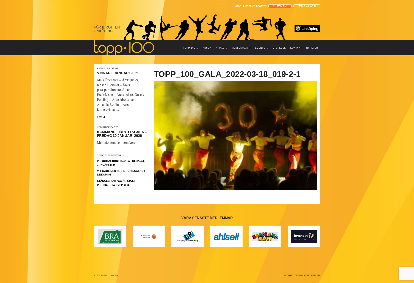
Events (260, 48)
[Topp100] (124, 47)
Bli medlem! (280, 6)
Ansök (207, 48)
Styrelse (279, 48)
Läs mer (102, 117)
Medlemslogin (307, 6)
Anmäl (220, 48)
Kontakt (296, 48)
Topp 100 (189, 48)
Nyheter (312, 48)
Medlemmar (240, 48)
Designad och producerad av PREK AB (302, 275)
